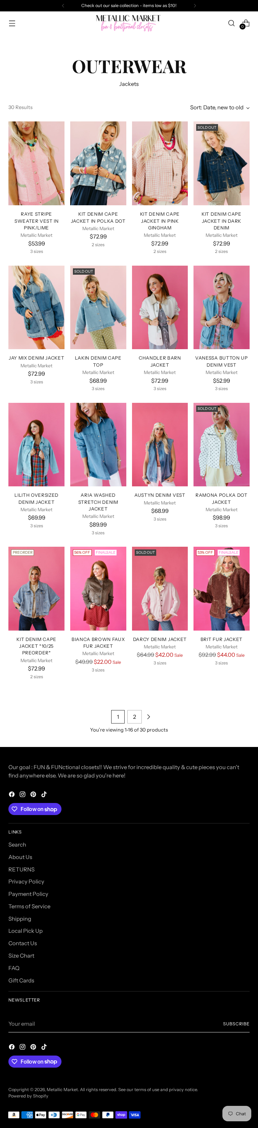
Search (17, 844)
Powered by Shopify (28, 1095)
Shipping (19, 918)
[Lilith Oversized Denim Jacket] (36, 445)
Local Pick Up (25, 930)
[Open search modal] (232, 23)
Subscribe (236, 1023)
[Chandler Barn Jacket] (160, 308)
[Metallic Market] (129, 23)
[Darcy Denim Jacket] (160, 589)
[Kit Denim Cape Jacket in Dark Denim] (222, 163)
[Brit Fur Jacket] (222, 589)
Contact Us (22, 943)
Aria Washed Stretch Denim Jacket (98, 502)
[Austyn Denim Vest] (160, 445)
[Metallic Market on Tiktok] (45, 795)
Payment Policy (28, 894)
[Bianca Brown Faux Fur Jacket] (98, 589)
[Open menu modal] (12, 23)
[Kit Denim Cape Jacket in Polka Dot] (98, 163)
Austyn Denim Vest (159, 495)
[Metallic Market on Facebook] (12, 795)
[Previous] (63, 5)
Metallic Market (62, 1089)
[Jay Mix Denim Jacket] (36, 308)
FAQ (13, 968)
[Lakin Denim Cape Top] (98, 308)
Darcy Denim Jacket (160, 639)
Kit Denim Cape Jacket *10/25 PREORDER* (36, 646)
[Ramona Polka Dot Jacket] (222, 445)
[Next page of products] (148, 716)
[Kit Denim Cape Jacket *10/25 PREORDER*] (36, 589)
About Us (20, 857)
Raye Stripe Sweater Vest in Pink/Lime (36, 220)
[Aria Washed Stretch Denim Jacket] (98, 445)
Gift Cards (21, 980)
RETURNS (21, 869)
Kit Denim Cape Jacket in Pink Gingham (160, 220)
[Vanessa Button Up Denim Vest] (222, 308)
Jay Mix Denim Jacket (36, 358)
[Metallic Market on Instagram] (23, 795)
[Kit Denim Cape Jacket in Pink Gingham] (160, 163)
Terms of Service (29, 906)
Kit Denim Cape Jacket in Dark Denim (222, 220)
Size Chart (21, 955)
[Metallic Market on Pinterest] (34, 795)
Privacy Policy (26, 881)
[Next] (194, 5)
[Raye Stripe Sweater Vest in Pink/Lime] (36, 163)
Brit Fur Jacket (222, 639)
